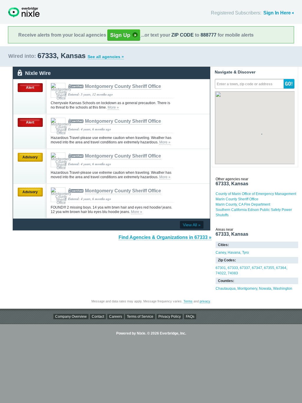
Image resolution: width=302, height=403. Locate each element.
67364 (281, 268)
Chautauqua (226, 288)
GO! (289, 84)
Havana (234, 252)
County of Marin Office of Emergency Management (256, 194)
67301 (221, 268)
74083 (233, 273)
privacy (205, 301)
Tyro (245, 252)
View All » (192, 224)
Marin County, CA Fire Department (243, 204)
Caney (221, 252)
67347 (257, 268)
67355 (269, 268)
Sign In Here (277, 12)
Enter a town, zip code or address (245, 84)
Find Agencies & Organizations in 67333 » (165, 237)
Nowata (265, 288)
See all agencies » (106, 56)
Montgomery (247, 288)
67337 (245, 268)
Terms (188, 301)
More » (113, 107)
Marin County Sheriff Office (237, 199)
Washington (282, 288)
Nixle (24, 12)
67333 (233, 268)
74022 (221, 273)
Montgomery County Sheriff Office (123, 86)
